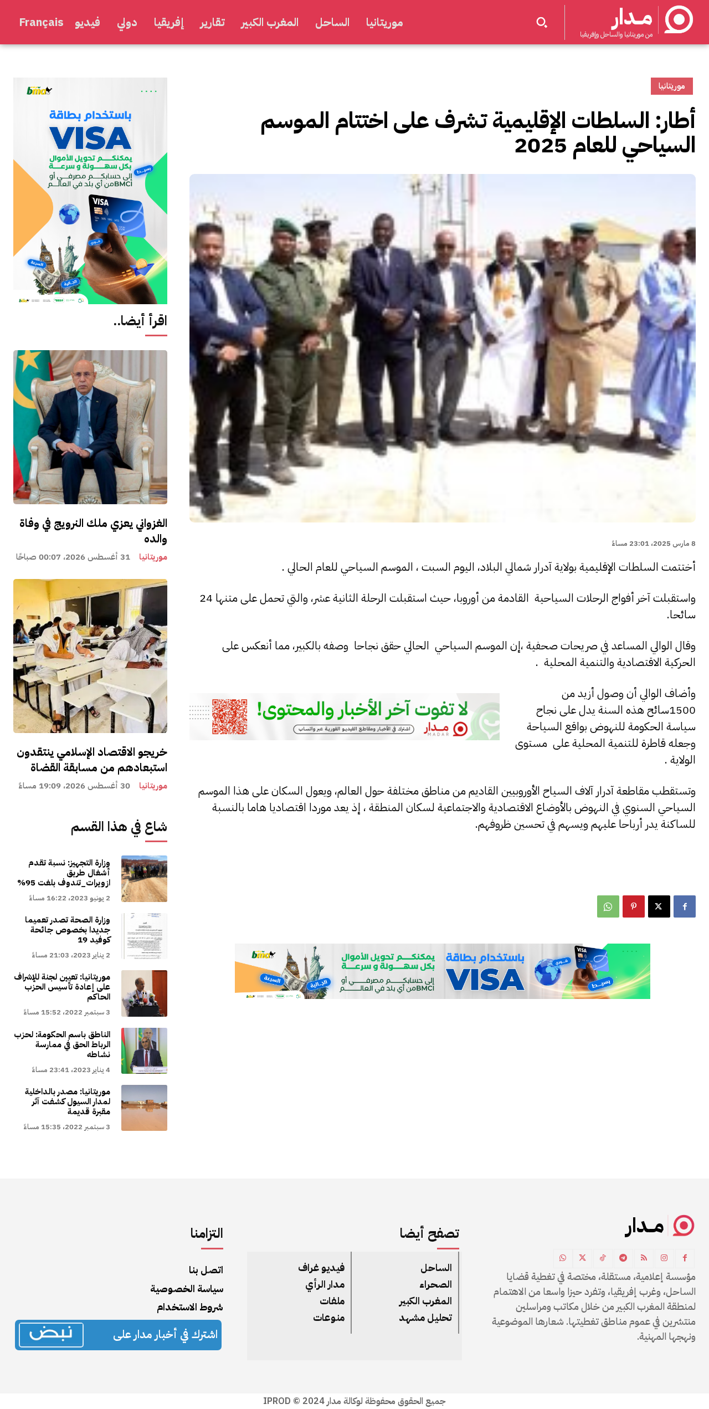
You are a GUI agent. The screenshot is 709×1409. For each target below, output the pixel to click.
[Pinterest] (634, 906)
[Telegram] (623, 1258)
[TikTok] (603, 1258)
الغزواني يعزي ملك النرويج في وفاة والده (93, 531)
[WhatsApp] (608, 906)
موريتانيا (153, 557)
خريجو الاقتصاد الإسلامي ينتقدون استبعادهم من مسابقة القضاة (92, 760)
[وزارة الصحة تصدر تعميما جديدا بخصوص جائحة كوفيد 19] (144, 936)
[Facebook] (685, 906)
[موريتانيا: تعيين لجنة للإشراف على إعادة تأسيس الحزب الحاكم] (144, 993)
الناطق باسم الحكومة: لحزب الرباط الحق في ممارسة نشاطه (62, 1044)
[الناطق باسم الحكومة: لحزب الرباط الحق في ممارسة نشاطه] (144, 1051)
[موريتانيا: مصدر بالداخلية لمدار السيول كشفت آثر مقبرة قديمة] (144, 1108)
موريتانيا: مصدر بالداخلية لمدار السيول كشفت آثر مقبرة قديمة (67, 1101)
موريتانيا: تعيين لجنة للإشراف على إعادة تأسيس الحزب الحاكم (62, 987)
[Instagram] (664, 1258)
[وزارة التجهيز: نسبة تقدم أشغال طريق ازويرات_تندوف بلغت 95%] (144, 878)
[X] (659, 906)
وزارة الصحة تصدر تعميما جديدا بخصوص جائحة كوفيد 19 (67, 930)
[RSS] (644, 1258)
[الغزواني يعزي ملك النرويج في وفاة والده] (90, 427)
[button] (542, 22)
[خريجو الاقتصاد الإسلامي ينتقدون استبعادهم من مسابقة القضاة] (90, 656)
